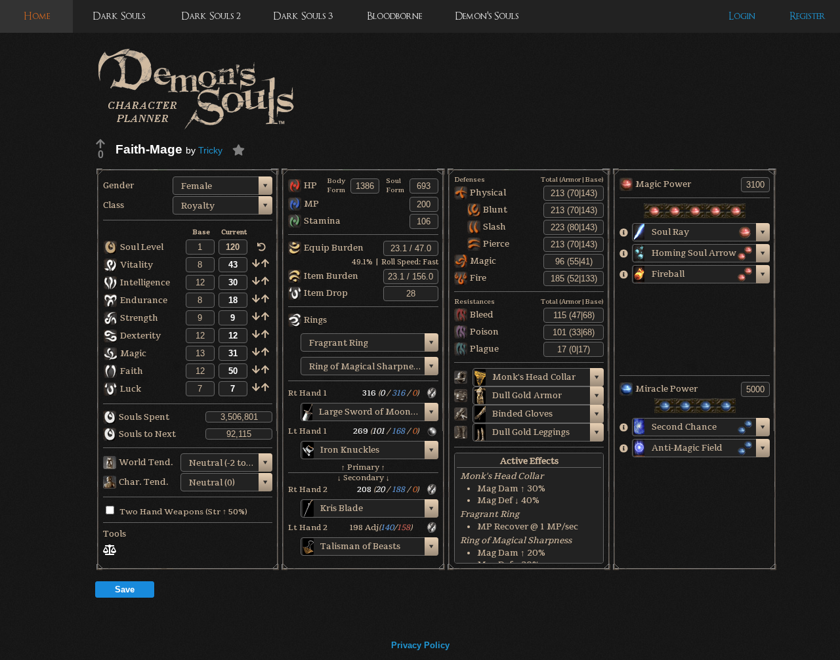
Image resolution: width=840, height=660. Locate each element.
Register (807, 16)
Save (125, 589)
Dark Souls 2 (211, 16)
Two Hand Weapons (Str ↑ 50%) (183, 511)
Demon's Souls (486, 16)
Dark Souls (119, 16)
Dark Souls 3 (303, 16)
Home (37, 16)
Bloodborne (394, 16)
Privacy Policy (420, 645)
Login (741, 16)
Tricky (210, 150)
